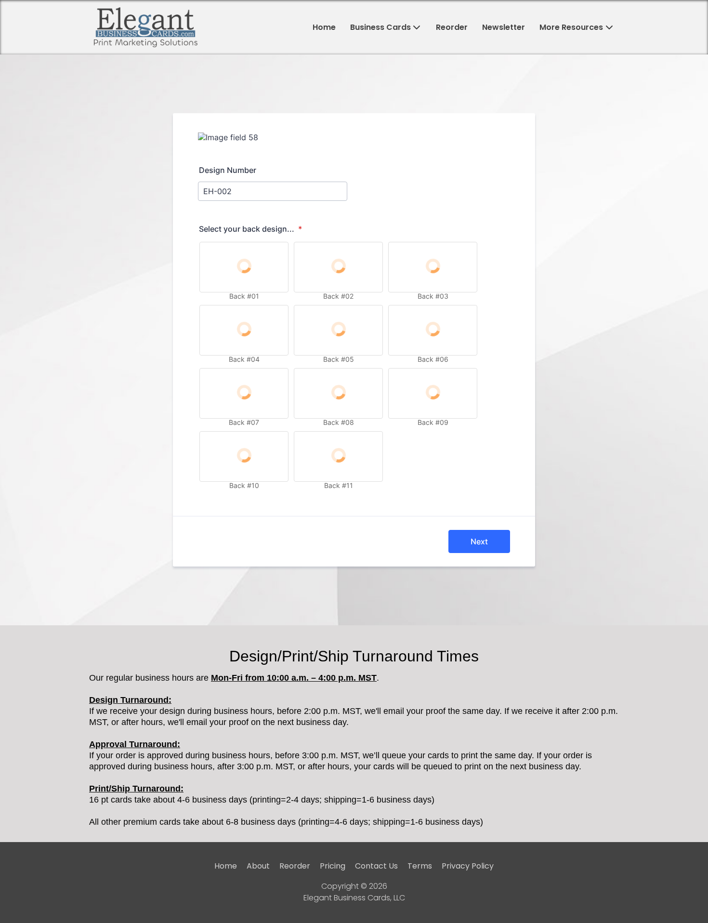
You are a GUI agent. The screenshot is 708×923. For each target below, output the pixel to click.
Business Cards (380, 27)
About (258, 866)
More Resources (571, 27)
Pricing (332, 866)
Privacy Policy (468, 866)
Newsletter (503, 27)
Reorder (452, 27)
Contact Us (376, 866)
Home (324, 27)
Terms (419, 866)
